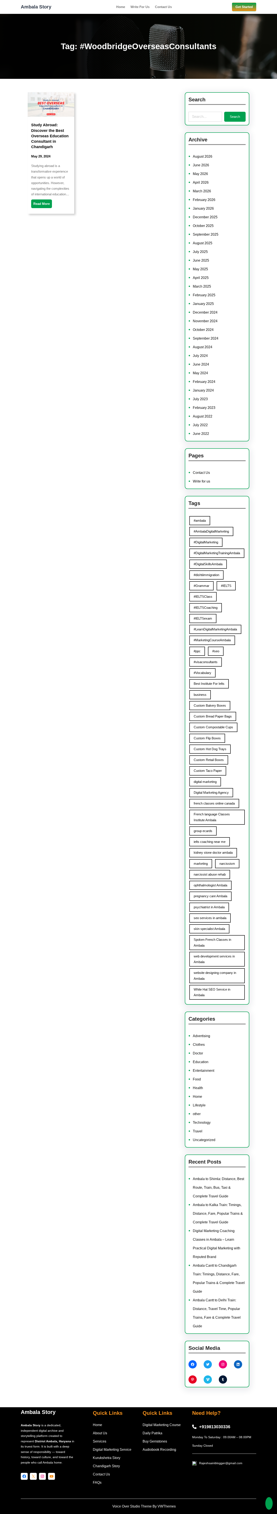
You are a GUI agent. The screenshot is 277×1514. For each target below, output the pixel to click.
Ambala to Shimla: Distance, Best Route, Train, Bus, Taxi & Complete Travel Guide (218, 1187)
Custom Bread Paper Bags (213, 716)
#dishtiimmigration (206, 575)
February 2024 (204, 382)
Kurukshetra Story (106, 1458)
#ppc (197, 651)
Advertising (201, 1036)
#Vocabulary (202, 673)
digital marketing (205, 782)
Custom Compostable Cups (213, 727)
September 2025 (205, 234)
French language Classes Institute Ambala (212, 817)
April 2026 (201, 182)
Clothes (199, 1044)
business (200, 694)
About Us (100, 1433)
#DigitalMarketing (206, 542)
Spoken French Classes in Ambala (212, 942)
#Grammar (201, 586)
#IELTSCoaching (205, 607)
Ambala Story (36, 7)
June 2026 (201, 165)
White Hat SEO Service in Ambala (212, 992)
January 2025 (203, 304)
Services (99, 1441)
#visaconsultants (205, 662)
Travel (197, 1131)
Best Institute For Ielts (209, 683)
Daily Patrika (152, 1433)
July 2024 (200, 356)
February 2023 (204, 408)
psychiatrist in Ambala (209, 907)
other (197, 1114)
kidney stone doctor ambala (213, 852)
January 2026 (203, 208)
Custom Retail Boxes (209, 760)
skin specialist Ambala (209, 929)
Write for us (201, 481)
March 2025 (202, 286)
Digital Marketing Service (112, 1449)
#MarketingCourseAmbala (212, 640)
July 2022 (200, 425)
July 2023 (200, 399)
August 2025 (202, 243)
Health (198, 1088)
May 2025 (200, 269)
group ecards (203, 831)
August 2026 (202, 156)
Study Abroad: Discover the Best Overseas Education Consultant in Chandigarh (50, 136)
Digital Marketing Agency (211, 792)
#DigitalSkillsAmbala (208, 564)
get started (244, 7)
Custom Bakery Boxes (210, 705)
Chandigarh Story (106, 1466)
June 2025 (201, 260)
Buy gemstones (155, 1441)
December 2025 (205, 217)
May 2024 (200, 373)
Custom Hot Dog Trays (210, 749)
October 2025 (203, 226)
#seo (215, 651)
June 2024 (201, 364)
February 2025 (204, 295)
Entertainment (203, 1070)
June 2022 (201, 434)
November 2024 (205, 321)
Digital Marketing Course (162, 1425)
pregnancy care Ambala (210, 896)
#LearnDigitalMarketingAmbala (215, 629)
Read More (41, 204)
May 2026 (200, 174)
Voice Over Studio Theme (132, 1506)
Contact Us (201, 472)
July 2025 (200, 252)
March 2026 (202, 191)
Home (197, 1096)
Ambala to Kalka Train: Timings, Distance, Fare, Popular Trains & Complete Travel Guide (218, 1213)
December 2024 (205, 312)
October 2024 (203, 330)
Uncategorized (204, 1140)
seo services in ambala (210, 918)
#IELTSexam (203, 618)
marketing (201, 863)
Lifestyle (199, 1105)
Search (235, 116)
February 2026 (204, 200)
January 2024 (203, 390)
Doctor (198, 1053)
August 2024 (202, 347)
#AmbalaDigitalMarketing (211, 531)
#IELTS (226, 586)
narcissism (227, 863)
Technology (202, 1122)
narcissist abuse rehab (210, 874)
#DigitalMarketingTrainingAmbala (217, 553)
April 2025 (201, 278)
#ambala (200, 520)
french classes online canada (214, 803)
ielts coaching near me (209, 842)
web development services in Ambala (214, 959)
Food (197, 1079)
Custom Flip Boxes (207, 738)
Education (200, 1062)
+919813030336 (214, 1426)
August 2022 (202, 416)
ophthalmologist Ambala (210, 885)
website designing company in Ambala (215, 975)
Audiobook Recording (159, 1449)
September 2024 (205, 338)
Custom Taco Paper (208, 770)
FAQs (97, 1482)
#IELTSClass (203, 596)
